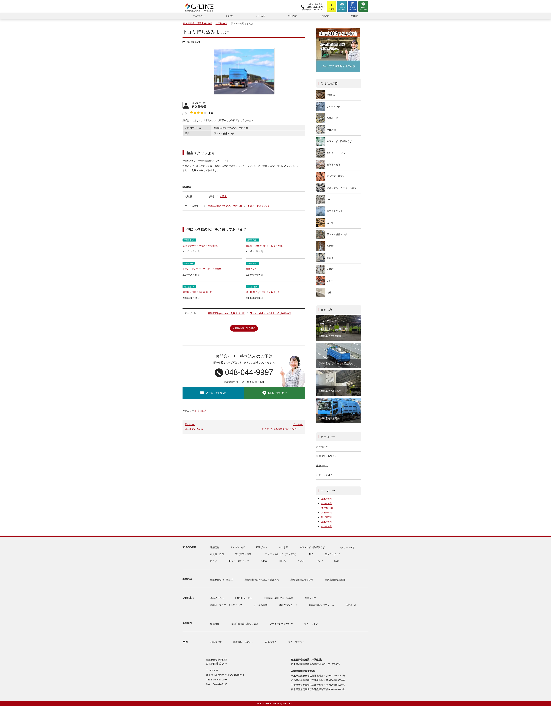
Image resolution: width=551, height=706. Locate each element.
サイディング (333, 106)
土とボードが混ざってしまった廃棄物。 (203, 269)
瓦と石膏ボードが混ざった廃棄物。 (201, 245)
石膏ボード (332, 118)
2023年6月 (326, 521)
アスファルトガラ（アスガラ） (343, 187)
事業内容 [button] (229, 16)
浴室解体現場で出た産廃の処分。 (200, 292)
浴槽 (329, 292)
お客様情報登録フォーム (321, 605)
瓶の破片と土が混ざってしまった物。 (265, 245)
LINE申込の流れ (243, 598)
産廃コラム (322, 465)
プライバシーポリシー (281, 623)
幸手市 (223, 196)
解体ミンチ (251, 269)
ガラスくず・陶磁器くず (339, 141)
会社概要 (354, 16)
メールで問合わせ (216, 392)
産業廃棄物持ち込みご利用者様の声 (226, 313)
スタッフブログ (324, 474)
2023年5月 (326, 526)
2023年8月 (326, 512)
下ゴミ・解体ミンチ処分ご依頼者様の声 (270, 313)
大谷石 (330, 269)
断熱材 (330, 246)
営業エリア (310, 598)
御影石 (330, 257)
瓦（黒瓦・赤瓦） (336, 176)
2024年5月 (326, 503)
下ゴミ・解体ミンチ (337, 234)
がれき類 (331, 129)
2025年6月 (326, 498)
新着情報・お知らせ (326, 456)
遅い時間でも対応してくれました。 (264, 292)
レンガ (330, 280)
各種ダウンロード (288, 605)
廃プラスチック (335, 211)
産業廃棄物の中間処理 (221, 579)
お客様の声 (324, 16)
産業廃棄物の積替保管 (301, 579)
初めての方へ (198, 16)
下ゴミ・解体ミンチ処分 (260, 205)
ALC (329, 199)
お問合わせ (351, 605)
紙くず (330, 222)
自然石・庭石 (333, 164)
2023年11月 (327, 508)
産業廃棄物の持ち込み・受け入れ (225, 205)
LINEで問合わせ (277, 392)
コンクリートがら (336, 152)
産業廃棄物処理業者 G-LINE (197, 23)
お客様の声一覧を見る (243, 328)
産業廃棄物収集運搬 (335, 579)
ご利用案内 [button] (292, 16)
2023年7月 (326, 517)
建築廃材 (331, 94)
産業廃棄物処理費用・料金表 (278, 598)
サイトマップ (311, 623)
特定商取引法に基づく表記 (244, 623)
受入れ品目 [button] (260, 16)
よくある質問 (260, 605)
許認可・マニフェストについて (226, 605)
